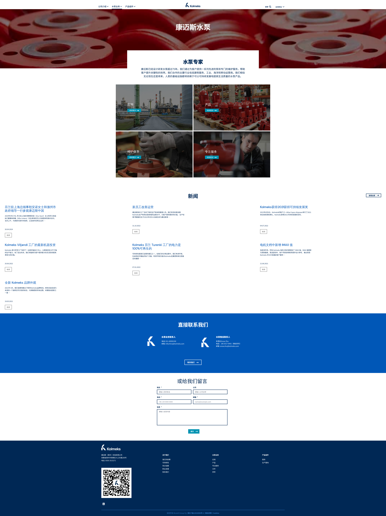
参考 (214, 472)
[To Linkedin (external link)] (104, 504)
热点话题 (165, 465)
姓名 (159, 387)
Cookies (216, 513)
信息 (159, 407)
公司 (194, 387)
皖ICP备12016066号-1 (196, 513)
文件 (214, 469)
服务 (263, 459)
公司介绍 (102, 6)
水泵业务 (116, 6)
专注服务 (215, 465)
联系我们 (191, 362)
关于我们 (165, 455)
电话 (159, 397)
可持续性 (165, 462)
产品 (214, 462)
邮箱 (195, 397)
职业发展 (165, 469)
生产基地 (265, 462)
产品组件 (129, 6)
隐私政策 (208, 513)
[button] (108, 6)
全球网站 (278, 7)
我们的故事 (166, 459)
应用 (214, 459)
